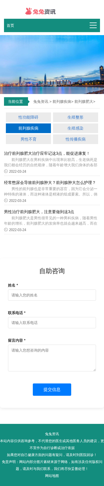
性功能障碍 (28, 117)
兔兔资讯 (40, 101)
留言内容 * (16, 340)
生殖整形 (75, 117)
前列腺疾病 (62, 101)
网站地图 (52, 476)
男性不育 (29, 139)
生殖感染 (75, 128)
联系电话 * (16, 313)
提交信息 (52, 389)
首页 (10, 25)
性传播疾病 (76, 139)
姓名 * (13, 285)
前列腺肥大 (83, 101)
